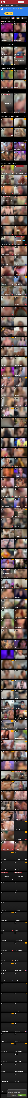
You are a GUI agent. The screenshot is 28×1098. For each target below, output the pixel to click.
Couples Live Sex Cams (8, 68)
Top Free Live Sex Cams (8, 44)
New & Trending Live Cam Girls (10, 116)
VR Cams (3, 140)
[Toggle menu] (1, 2)
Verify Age (9, 13)
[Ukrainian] (18, 18)
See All (25, 21)
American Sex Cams (9, 21)
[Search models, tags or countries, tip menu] (26, 5)
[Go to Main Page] (8, 2)
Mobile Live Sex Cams (7, 92)
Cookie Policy (17, 1092)
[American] (13, 18)
